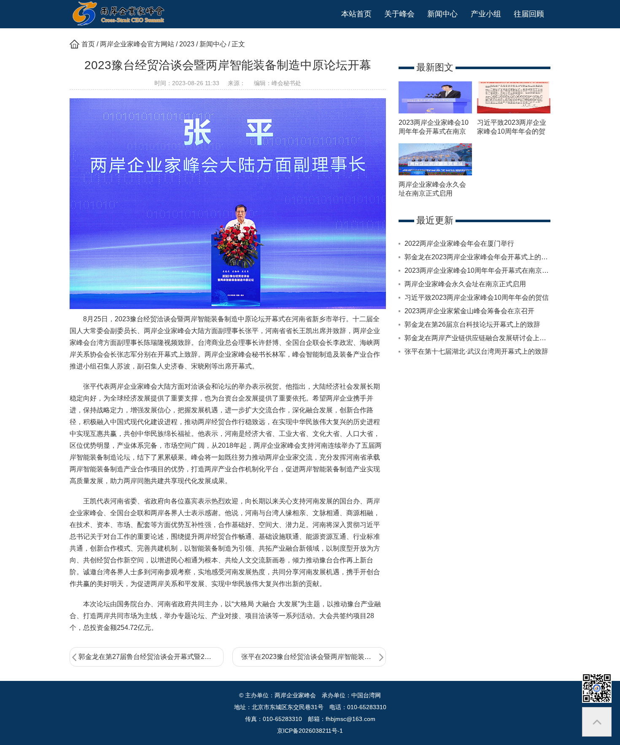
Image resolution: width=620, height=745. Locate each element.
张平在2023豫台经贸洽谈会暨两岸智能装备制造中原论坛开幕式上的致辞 (313, 656)
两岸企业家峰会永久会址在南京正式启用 (465, 284)
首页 (88, 44)
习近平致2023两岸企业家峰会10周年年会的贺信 (511, 131)
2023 (186, 44)
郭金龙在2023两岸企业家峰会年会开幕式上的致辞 (479, 257)
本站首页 (356, 14)
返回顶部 (597, 722)
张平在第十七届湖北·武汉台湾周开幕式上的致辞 (476, 351)
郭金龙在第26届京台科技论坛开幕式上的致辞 (472, 324)
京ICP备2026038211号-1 (310, 730)
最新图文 (434, 67)
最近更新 (434, 220)
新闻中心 (212, 44)
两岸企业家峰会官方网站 (137, 44)
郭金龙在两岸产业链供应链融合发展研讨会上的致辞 (482, 338)
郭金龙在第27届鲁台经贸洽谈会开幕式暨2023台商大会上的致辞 (151, 656)
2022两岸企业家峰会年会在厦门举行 (459, 243)
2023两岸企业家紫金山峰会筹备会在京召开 (469, 311)
